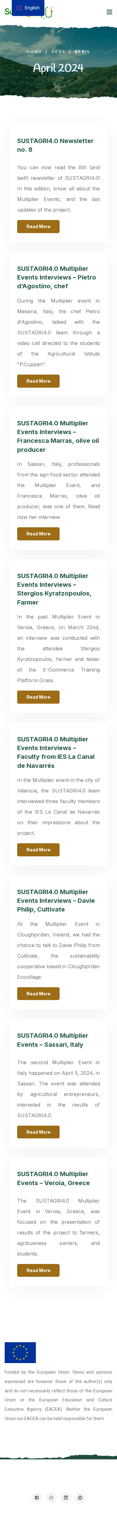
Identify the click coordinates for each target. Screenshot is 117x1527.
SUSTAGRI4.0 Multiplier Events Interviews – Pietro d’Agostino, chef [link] (56, 277)
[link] (34, 52)
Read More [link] (39, 226)
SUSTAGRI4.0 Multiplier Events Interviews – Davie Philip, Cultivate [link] (56, 900)
